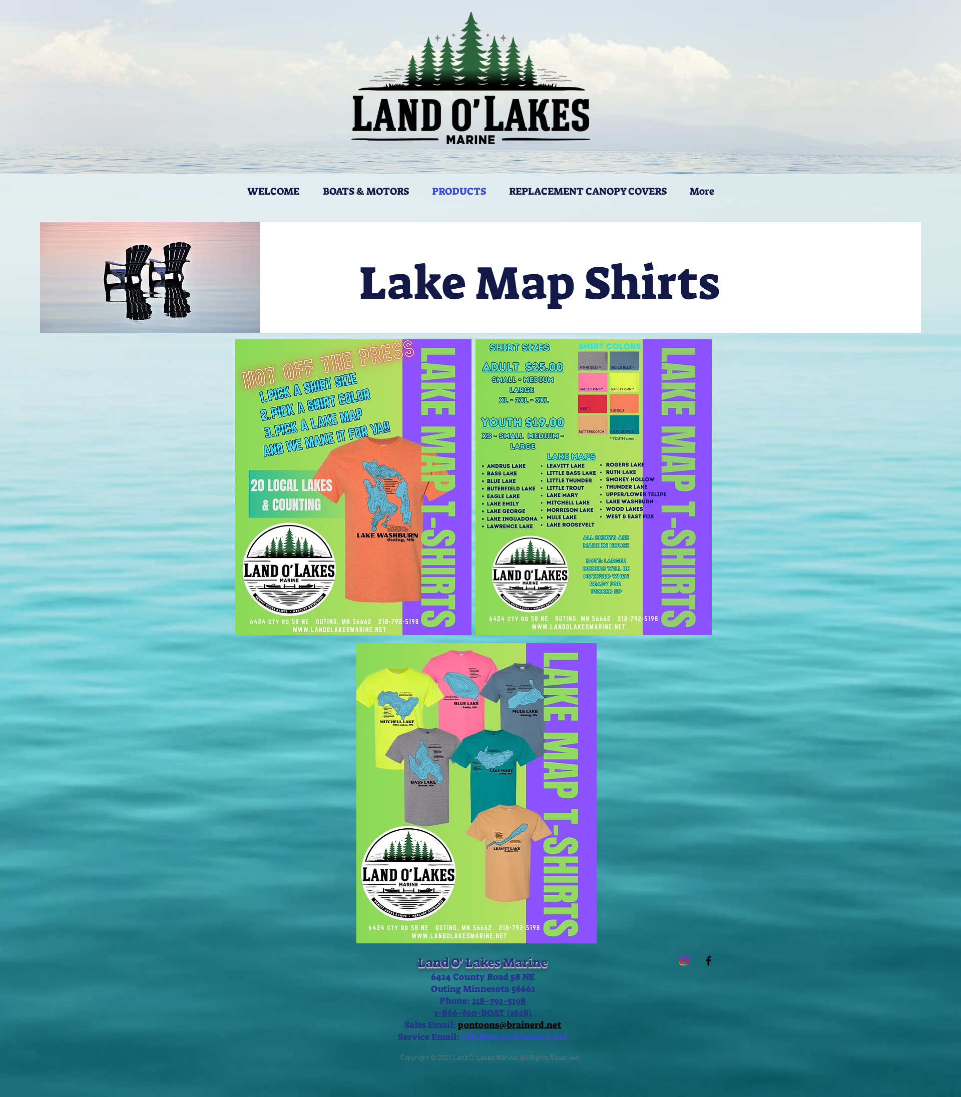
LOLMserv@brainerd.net (514, 1037)
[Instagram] (684, 960)
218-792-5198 (499, 1001)
